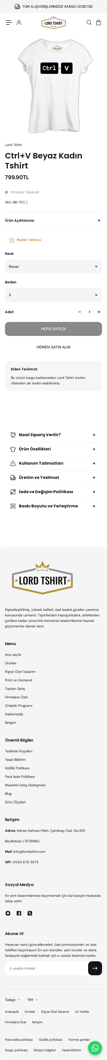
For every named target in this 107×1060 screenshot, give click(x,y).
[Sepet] (98, 22)
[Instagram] (7, 913)
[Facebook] (18, 913)
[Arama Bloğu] (89, 22)
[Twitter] (29, 913)
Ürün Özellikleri (35, 449)
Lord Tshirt (13, 144)
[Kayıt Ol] (95, 968)
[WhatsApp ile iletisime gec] (95, 1048)
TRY (30, 1000)
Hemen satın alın (53, 347)
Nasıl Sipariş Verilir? (40, 435)
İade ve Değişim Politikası (46, 492)
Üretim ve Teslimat (39, 477)
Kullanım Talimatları (41, 463)
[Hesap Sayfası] (18, 22)
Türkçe (10, 1000)
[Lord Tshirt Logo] (53, 22)
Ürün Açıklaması (19, 220)
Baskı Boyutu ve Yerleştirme (48, 506)
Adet (9, 311)
